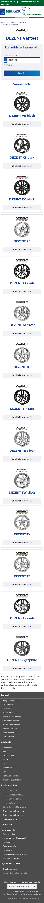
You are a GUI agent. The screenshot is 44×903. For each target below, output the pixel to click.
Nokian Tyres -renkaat (11, 717)
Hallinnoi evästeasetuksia (30, 894)
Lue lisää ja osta (20, 124)
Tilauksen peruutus (10, 858)
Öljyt (4, 764)
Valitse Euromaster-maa (21, 886)
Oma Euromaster (9, 869)
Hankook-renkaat (9, 729)
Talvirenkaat (7, 709)
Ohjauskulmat (8, 756)
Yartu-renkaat (8, 737)
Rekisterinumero (10, 56)
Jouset (5, 760)
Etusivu (8, 891)
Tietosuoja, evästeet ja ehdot (14, 854)
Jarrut (5, 752)
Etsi (20, 73)
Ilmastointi (7, 768)
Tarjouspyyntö (8, 842)
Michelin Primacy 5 (10, 791)
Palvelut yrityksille (10, 894)
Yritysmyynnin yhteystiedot (14, 838)
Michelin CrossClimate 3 (12, 795)
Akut (4, 772)
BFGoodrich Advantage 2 (13, 811)
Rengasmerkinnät (10, 701)
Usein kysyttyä (8, 834)
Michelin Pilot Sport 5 (11, 799)
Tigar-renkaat (8, 733)
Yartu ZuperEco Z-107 (11, 819)
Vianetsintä (7, 748)
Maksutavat (7, 850)
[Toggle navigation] (2, 12)
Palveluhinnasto (9, 846)
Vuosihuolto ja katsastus (12, 780)
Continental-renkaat (11, 721)
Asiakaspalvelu (8, 830)
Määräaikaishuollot (10, 776)
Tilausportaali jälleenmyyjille (14, 873)
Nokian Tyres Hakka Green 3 (14, 807)
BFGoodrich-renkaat (11, 725)
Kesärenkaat (7, 705)
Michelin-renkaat (9, 713)
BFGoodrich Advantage (12, 815)
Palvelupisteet (32, 891)
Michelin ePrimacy (10, 803)
